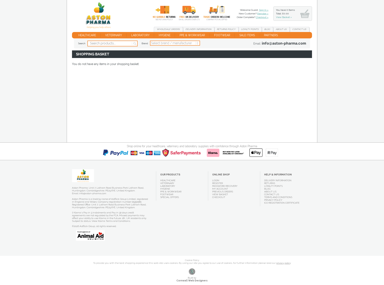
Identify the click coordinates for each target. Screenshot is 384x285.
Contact (299, 29)
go (134, 43)
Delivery (187, 13)
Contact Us (271, 194)
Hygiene (164, 35)
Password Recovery (224, 186)
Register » (262, 13)
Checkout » (262, 17)
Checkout (218, 197)
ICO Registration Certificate (281, 202)
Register (217, 183)
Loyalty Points (273, 186)
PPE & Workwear (192, 35)
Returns (162, 13)
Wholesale (214, 13)
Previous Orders (222, 191)
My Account (220, 188)
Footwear (222, 35)
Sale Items (247, 35)
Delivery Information (277, 180)
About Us (270, 191)
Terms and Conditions (278, 197)
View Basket (220, 194)
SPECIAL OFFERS (169, 197)
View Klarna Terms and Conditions (111, 221)
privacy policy (283, 263)
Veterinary (113, 35)
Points (250, 29)
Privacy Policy (273, 200)
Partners (271, 35)
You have (285, 14)
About (281, 29)
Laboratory (140, 35)
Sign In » (263, 10)
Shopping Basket (99, 16)
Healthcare (87, 35)
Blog (267, 29)
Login (215, 180)
